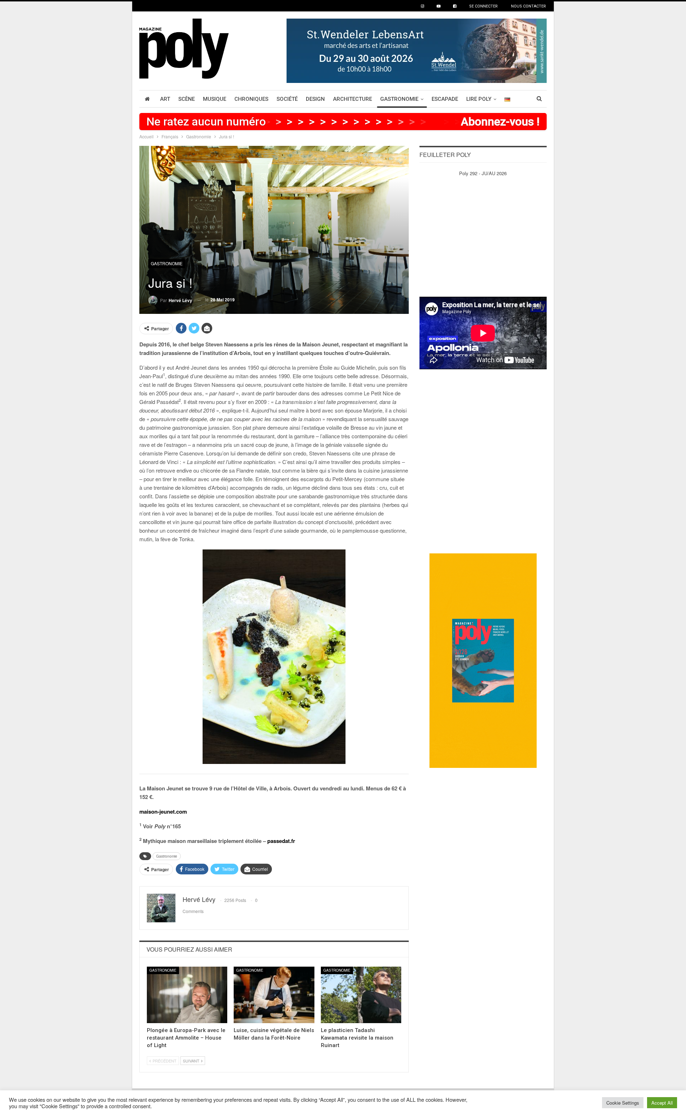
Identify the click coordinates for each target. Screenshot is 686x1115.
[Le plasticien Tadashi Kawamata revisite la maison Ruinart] (361, 995)
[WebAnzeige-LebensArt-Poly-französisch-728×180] (417, 49)
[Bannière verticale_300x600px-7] (483, 660)
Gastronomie (399, 99)
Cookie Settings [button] (622, 1102)
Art (165, 99)
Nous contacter (528, 6)
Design (315, 99)
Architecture (352, 99)
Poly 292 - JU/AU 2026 (483, 173)
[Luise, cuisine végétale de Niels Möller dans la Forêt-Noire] (274, 995)
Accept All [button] (662, 1102)
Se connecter (483, 6)
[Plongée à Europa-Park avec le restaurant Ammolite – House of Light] (187, 995)
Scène (186, 99)
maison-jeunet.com (163, 811)
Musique (214, 99)
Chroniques (251, 99)
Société (287, 99)
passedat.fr (281, 841)
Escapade (445, 99)
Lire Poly (478, 99)
